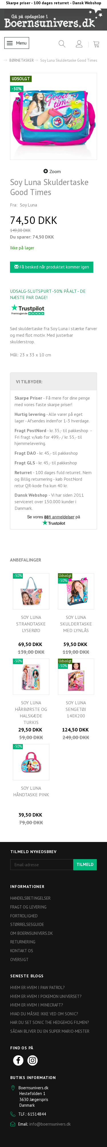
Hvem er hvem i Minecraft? (36, 1005)
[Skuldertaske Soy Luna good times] (53, 116)
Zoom (55, 171)
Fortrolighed (24, 916)
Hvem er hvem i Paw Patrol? (37, 987)
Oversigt (19, 959)
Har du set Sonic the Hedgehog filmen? (49, 1022)
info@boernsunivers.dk (50, 1124)
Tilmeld (85, 864)
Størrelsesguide (27, 924)
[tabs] (60, 45)
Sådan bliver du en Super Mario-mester (49, 1031)
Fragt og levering (28, 907)
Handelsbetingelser (30, 898)
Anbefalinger (25, 560)
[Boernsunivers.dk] (53, 19)
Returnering (22, 942)
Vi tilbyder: (29, 381)
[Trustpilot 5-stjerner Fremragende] (27, 309)
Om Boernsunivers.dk (31, 933)
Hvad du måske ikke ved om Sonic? (44, 1013)
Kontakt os (21, 950)
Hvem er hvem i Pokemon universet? (46, 996)
